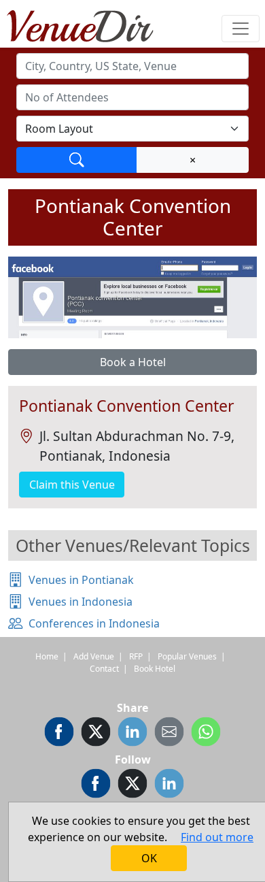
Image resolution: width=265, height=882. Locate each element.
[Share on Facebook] (59, 734)
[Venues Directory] (87, 24)
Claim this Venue (72, 484)
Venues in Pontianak (81, 579)
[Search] (76, 160)
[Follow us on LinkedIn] (169, 785)
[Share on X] (96, 734)
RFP (136, 656)
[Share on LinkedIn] (132, 734)
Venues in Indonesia (80, 601)
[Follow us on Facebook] (96, 785)
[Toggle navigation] (241, 28)
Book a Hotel (133, 362)
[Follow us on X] (132, 785)
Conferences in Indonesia (94, 623)
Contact (104, 668)
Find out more (217, 837)
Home (46, 656)
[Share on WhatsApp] (206, 734)
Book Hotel (154, 668)
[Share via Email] (169, 734)
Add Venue (93, 656)
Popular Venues (187, 656)
